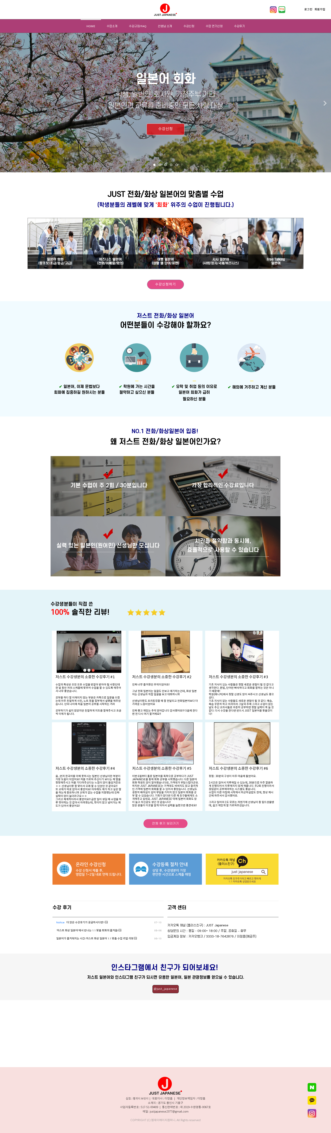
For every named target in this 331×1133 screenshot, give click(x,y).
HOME (90, 26)
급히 (206, 392)
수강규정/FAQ (137, 26)
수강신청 (189, 26)
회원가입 (320, 9)
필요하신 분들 (194, 399)
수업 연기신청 (214, 26)
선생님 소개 (165, 26)
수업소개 (112, 26)
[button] (6, 104)
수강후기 (239, 26)
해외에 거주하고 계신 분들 (252, 387)
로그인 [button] (308, 9)
